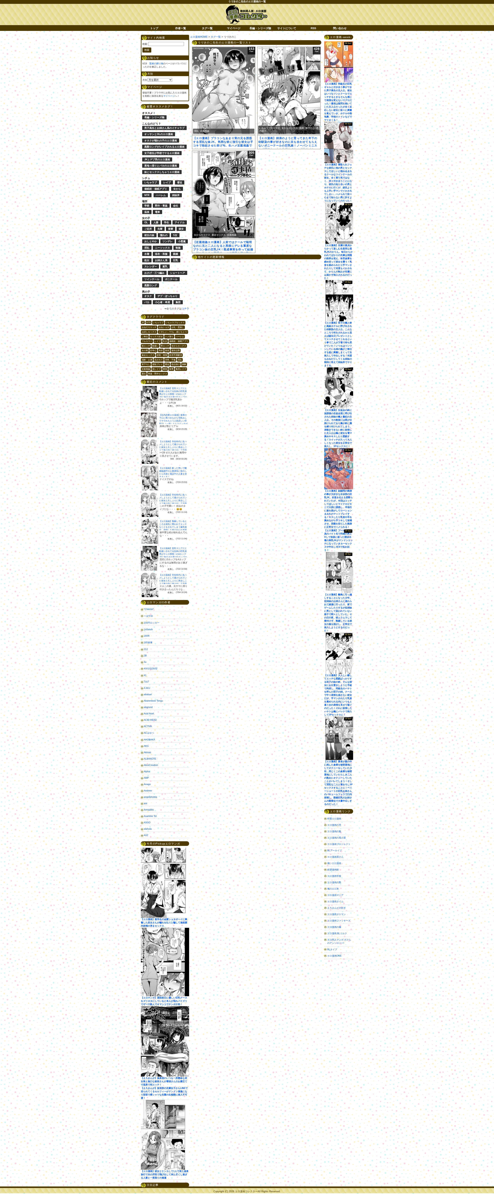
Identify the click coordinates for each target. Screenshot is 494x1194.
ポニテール (171, 279)
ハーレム (161, 195)
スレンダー (150, 266)
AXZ (146, 835)
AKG (146, 746)
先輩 (159, 228)
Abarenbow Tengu (153, 701)
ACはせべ (149, 733)
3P (143, 322)
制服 (178, 247)
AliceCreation (151, 765)
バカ (146, 302)
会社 (175, 205)
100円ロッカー (151, 623)
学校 (146, 205)
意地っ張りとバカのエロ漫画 (160, 165)
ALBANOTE (150, 759)
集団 (178, 302)
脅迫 (179, 182)
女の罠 (145, 350)
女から (177, 188)
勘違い (155, 346)
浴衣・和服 (161, 253)
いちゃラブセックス (175, 322)
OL (146, 222)
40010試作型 (150, 668)
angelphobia (150, 797)
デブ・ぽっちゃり (167, 296)
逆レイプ (156, 369)
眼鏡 (175, 253)
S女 (175, 235)
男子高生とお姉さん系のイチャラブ (164, 128)
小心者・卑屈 (162, 302)
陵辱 (171, 369)
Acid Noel (149, 713)
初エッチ (146, 346)
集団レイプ (181, 369)
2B (145, 655)
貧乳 (164, 266)
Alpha (147, 771)
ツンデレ (167, 241)
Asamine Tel (150, 816)
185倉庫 (148, 642)
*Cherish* (149, 609)
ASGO (147, 822)
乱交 (165, 341)
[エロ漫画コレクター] (246, 7)
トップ (154, 28)
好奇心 (153, 350)
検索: (145, 44)
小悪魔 (182, 241)
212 (146, 649)
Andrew (148, 790)
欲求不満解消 (175, 355)
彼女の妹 (149, 235)
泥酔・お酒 (147, 360)
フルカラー (147, 341)
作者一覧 (180, 28)
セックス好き (156, 336)
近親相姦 (146, 369)
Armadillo (149, 810)
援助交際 (175, 350)
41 (145, 675)
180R (147, 636)
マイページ (233, 28)
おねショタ (164, 327)
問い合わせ (340, 28)
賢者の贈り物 (156, 63)
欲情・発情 (161, 355)
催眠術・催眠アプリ (155, 188)
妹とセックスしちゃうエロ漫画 (161, 172)
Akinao (147, 752)
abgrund (148, 707)
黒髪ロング (150, 285)
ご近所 (148, 228)
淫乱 (146, 247)
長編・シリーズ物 (260, 28)
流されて (158, 360)
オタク (148, 296)
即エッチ (165, 346)
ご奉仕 (145, 336)
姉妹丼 (176, 195)
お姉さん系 (161, 260)
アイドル (180, 222)
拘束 (161, 350)
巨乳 (175, 260)
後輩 (170, 228)
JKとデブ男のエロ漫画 (157, 159)
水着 (146, 253)
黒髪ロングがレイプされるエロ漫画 (164, 146)
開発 (165, 369)
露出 (144, 373)
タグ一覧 (207, 28)
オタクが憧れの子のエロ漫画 (160, 140)
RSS (313, 28)
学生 (166, 222)
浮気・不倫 (170, 360)
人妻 (155, 222)
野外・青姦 (161, 205)
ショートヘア (177, 272)
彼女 (181, 228)
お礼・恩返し (177, 327)
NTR (146, 195)
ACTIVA (148, 726)
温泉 (146, 212)
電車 (157, 212)
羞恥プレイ (157, 364)
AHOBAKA (149, 739)
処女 (146, 260)
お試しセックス (149, 332)
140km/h (148, 629)
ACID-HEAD (150, 720)
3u (145, 662)
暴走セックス (148, 355)
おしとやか (150, 241)
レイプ (167, 182)
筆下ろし (146, 364)
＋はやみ (148, 616)
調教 (184, 364)
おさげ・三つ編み (154, 272)
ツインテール (151, 279)
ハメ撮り (169, 336)
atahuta (148, 829)
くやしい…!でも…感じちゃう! (173, 332)
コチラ (185, 308)
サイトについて (286, 28)
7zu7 (146, 682)
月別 (144, 80)
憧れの (163, 235)
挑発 (167, 350)
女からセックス (178, 346)
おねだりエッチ (149, 327)
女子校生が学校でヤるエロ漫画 (161, 153)
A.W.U (147, 688)
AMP (146, 778)
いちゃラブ (150, 182)
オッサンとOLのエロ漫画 (158, 134)
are (145, 803)
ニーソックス (162, 247)
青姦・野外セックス (157, 373)
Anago (147, 784)
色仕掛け (175, 364)
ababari (148, 694)
